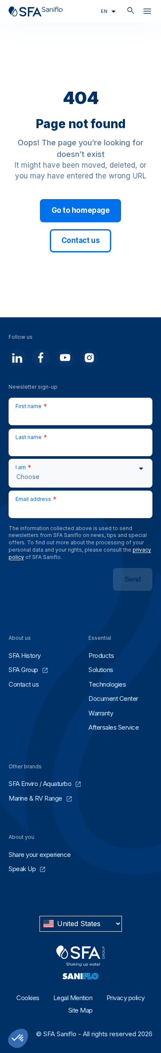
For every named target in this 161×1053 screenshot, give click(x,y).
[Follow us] (17, 357)
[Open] (147, 13)
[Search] (130, 11)
